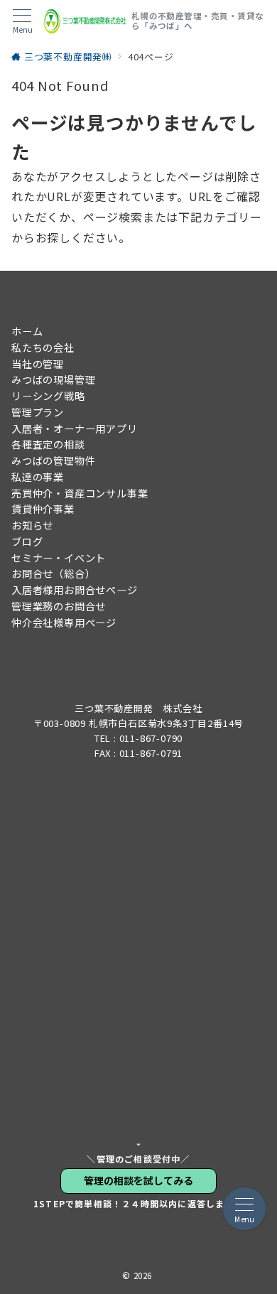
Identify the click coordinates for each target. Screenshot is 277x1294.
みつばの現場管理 (53, 379)
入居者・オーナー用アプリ (74, 428)
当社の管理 (37, 364)
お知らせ (32, 525)
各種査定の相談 (48, 444)
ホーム (27, 331)
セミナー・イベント (58, 558)
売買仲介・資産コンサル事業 (79, 493)
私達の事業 (37, 477)
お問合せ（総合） (53, 573)
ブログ (27, 541)
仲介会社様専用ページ (63, 622)
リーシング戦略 (48, 396)
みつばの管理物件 (53, 460)
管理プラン (37, 412)
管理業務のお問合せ (58, 606)
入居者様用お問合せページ (74, 590)
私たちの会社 (43, 347)
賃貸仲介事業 (43, 509)
